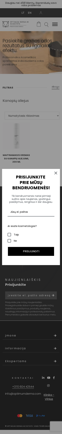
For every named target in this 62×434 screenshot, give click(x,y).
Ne (15, 240)
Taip (16, 234)
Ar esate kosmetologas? (22, 226)
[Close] (56, 173)
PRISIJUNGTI (31, 251)
